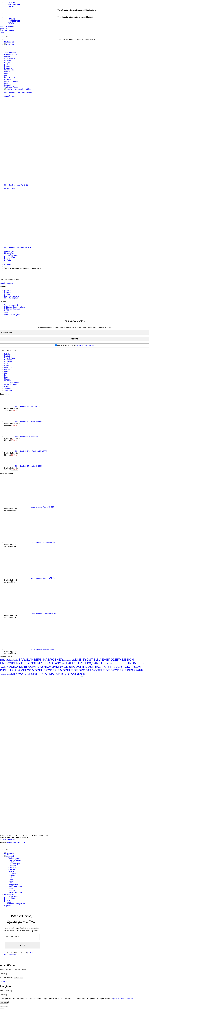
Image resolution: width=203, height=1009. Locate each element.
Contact (7, 261)
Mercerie (7, 253)
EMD (38, 663)
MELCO (26, 670)
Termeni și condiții (11, 305)
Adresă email (5, 991)
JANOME (132, 663)
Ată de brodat (13, 255)
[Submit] (5, 852)
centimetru (66, 660)
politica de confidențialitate (85, 345)
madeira (3, 667)
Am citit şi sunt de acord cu (75, 345)
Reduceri (8, 257)
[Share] (3, 1006)
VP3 (76, 674)
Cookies (7, 311)
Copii (6, 364)
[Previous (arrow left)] (1, 1008)
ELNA (97, 659)
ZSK (82, 674)
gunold (64, 664)
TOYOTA (66, 674)
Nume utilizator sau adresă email (13, 970)
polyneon (3, 674)
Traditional (8, 390)
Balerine (7, 354)
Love (6, 377)
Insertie (105, 663)
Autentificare (18, 978)
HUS (80, 663)
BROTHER (55, 659)
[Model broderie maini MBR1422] (46, 181)
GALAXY (55, 663)
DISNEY (80, 659)
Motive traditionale (11, 385)
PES (130, 670)
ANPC (6, 313)
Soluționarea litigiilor (12, 315)
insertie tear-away (120, 663)
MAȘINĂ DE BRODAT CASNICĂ (29, 666)
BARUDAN (26, 659)
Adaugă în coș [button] (9, 96)
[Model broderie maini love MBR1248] (18, 89)
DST (90, 659)
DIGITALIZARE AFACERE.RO (16, 842)
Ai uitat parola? (5, 982)
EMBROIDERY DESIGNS (17, 663)
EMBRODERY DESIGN (118, 659)
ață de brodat (13, 660)
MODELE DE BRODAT (75, 670)
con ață (72, 660)
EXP (46, 663)
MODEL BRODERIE (46, 670)
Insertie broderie (111, 663)
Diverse (7, 365)
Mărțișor (7, 42)
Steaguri (7, 388)
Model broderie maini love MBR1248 (18, 92)
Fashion (7, 369)
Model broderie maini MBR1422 (16, 185)
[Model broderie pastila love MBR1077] (31, 244)
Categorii (10, 44)
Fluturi (6, 373)
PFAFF (138, 670)
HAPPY (71, 663)
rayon (9, 674)
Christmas (8, 362)
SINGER (37, 674)
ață (7, 660)
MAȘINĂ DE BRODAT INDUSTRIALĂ (76, 666)
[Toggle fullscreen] (5, 1006)
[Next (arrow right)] (3, 1008)
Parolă (3, 974)
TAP (57, 674)
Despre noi (8, 259)
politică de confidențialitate (123, 998)
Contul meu (8, 290)
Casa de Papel (9, 358)
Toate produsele (14, 858)
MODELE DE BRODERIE (109, 670)
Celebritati (8, 360)
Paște (6, 386)
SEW (27, 674)
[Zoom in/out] (7, 1006)
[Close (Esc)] (1, 1006)
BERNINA (40, 659)
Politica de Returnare (12, 309)
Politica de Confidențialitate (14, 307)
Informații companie (11, 296)
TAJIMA (48, 674)
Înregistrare (4, 1002)
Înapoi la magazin (6, 283)
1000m (2, 660)
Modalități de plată (11, 298)
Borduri (7, 356)
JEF (141, 663)
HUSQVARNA (93, 663)
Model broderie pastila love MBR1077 (18, 248)
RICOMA (17, 674)
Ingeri (6, 375)
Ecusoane (8, 367)
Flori (6, 371)
